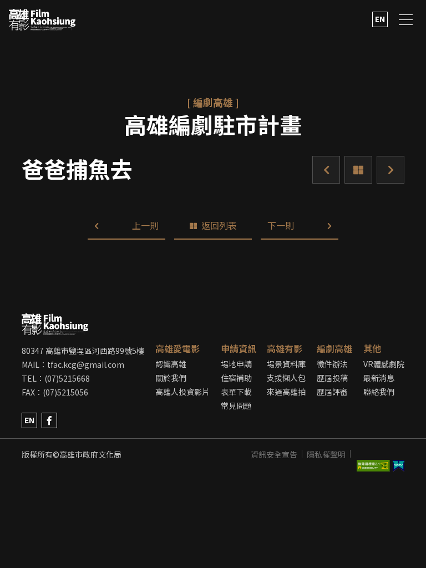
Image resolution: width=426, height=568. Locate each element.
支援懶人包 (286, 377)
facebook (49, 420)
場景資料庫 (286, 363)
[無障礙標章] (375, 454)
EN (380, 18)
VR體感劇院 (383, 363)
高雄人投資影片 (182, 391)
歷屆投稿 (332, 377)
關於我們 (170, 377)
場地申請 (236, 363)
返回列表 (358, 170)
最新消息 (378, 377)
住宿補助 (236, 377)
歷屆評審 (332, 391)
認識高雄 (170, 363)
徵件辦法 (332, 363)
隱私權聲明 (326, 454)
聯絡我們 (378, 391)
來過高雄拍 (286, 391)
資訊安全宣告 (274, 454)
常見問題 (236, 405)
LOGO (42, 20)
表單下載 (236, 391)
